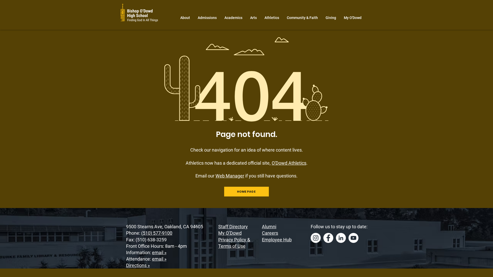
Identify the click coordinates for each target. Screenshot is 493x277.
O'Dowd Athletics (289, 163)
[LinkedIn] (341, 238)
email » (159, 252)
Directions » (138, 265)
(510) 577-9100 (156, 233)
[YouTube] (353, 238)
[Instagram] (316, 238)
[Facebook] (328, 238)
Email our (219, 176)
